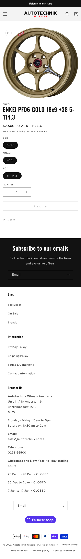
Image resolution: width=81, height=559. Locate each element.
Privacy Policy (17, 347)
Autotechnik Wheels (24, 545)
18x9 (12, 146)
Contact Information (21, 373)
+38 (12, 161)
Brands (12, 322)
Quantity (8, 184)
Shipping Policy (18, 356)
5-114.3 (14, 176)
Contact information (64, 550)
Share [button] (11, 220)
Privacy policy (70, 544)
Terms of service (18, 550)
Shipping (21, 131)
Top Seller (14, 304)
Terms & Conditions (21, 364)
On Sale (13, 313)
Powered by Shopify (47, 545)
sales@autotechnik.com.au (27, 439)
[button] (5, 14)
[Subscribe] (68, 274)
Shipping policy (40, 550)
